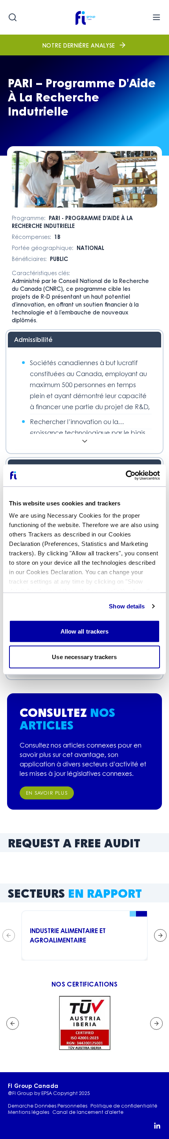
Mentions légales (28, 1112)
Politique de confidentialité (123, 1106)
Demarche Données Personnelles (47, 1106)
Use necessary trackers (84, 657)
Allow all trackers (85, 631)
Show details (127, 606)
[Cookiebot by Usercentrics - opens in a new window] (125, 475)
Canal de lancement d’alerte (87, 1112)
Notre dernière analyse (78, 45)
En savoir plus (47, 793)
